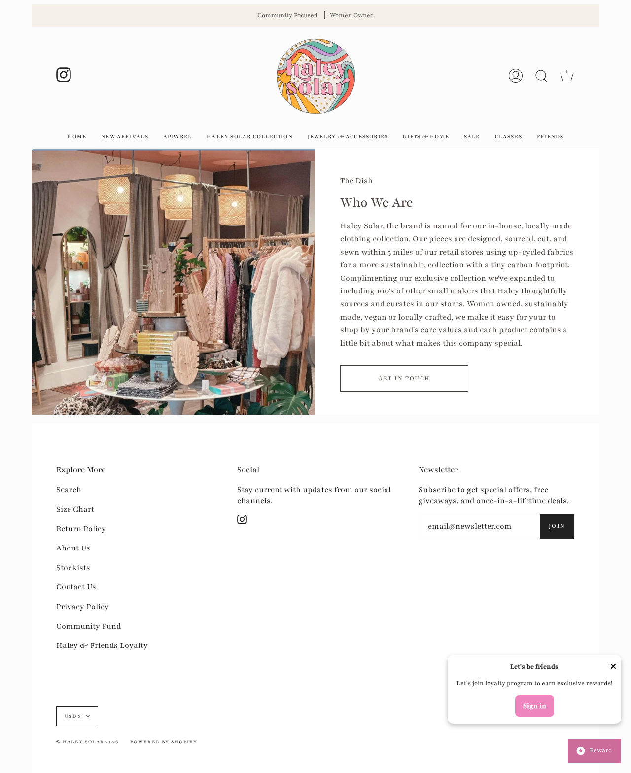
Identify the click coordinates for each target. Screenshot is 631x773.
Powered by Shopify (163, 742)
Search (68, 489)
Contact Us (76, 586)
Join (557, 526)
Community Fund (88, 626)
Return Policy (81, 528)
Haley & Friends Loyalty (102, 645)
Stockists (73, 567)
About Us (73, 548)
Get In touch (404, 378)
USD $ (73, 716)
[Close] (613, 667)
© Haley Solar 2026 (87, 742)
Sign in (534, 705)
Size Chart (75, 509)
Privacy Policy (82, 606)
